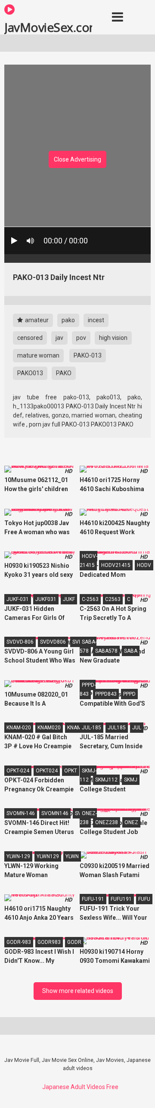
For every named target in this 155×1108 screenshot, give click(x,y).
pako (68, 320)
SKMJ (130, 780)
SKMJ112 (106, 780)
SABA (130, 651)
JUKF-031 (17, 599)
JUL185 (117, 728)
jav (59, 337)
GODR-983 (18, 942)
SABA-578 (88, 646)
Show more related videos (77, 990)
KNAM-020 (18, 728)
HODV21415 (115, 565)
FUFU (144, 899)
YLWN (72, 856)
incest (96, 320)
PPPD (129, 694)
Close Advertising (77, 159)
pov (81, 337)
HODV (144, 565)
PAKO (63, 373)
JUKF (69, 599)
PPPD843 (106, 694)
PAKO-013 (88, 355)
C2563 (113, 599)
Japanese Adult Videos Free (80, 1086)
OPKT (70, 771)
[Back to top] (139, 1090)
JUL (136, 728)
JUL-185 (91, 728)
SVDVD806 (53, 642)
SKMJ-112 (88, 775)
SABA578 (106, 651)
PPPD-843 (88, 689)
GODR (74, 942)
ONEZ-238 (88, 817)
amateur (36, 320)
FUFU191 (121, 899)
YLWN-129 (18, 856)
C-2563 (90, 599)
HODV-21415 (88, 560)
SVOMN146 (54, 813)
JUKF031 (45, 599)
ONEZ (131, 822)
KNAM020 (49, 728)
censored (30, 337)
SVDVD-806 (20, 642)
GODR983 (49, 942)
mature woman (38, 355)
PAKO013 (30, 373)
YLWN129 (48, 856)
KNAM (74, 728)
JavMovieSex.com (48, 26)
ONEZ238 (106, 822)
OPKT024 (47, 771)
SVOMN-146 (20, 813)
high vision (113, 337)
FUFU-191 (93, 899)
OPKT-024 (17, 771)
